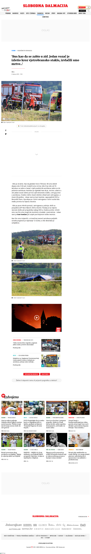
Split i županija (30, 13)
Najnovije (15, 13)
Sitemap (47, 538)
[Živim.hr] (51, 525)
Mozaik (47, 13)
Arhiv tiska (82, 13)
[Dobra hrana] (73, 525)
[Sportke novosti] (35, 525)
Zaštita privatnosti (42, 536)
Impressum (53, 536)
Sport (53, 13)
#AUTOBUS (45, 374)
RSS (42, 538)
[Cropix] (39, 529)
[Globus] (42, 525)
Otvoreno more (72, 13)
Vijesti (22, 13)
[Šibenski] (77, 529)
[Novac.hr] (27, 529)
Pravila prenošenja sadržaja (25, 536)
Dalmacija (40, 13)
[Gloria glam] (64, 525)
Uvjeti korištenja (9, 536)
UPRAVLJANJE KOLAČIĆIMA (45, 543)
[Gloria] (58, 525)
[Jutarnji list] (13, 525)
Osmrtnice (45, 17)
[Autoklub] (15, 529)
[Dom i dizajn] (83, 525)
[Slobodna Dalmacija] (45, 6)
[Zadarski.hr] (66, 529)
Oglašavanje (69, 536)
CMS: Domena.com (60, 547)
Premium (8, 13)
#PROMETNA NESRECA (31, 374)
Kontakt (60, 536)
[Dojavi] (5, 9)
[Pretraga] (88, 11)
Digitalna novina (80, 536)
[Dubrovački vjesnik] (52, 529)
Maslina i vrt (61, 13)
